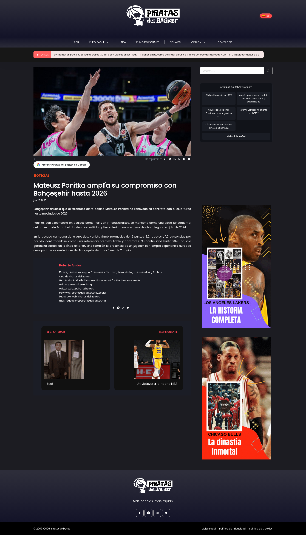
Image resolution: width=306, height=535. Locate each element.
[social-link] (140, 513)
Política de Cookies (261, 528)
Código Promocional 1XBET (218, 95)
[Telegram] (184, 159)
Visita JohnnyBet (236, 136)
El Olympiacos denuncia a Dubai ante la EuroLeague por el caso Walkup (240, 54)
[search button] (268, 70)
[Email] (189, 159)
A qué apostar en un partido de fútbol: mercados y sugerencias (253, 98)
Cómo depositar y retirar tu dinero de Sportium (219, 126)
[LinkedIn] (165, 159)
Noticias (41, 175)
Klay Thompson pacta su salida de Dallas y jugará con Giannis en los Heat (64, 54)
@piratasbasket (84, 288)
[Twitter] (170, 159)
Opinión (196, 42)
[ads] (236, 266)
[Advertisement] (229, 170)
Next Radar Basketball (72, 280)
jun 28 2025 (39, 200)
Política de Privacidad (232, 528)
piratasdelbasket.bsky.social (89, 292)
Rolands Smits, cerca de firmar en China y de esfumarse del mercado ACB (153, 54)
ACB (76, 42)
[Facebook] (161, 159)
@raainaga (86, 284)
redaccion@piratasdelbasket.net (86, 300)
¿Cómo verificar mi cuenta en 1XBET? (253, 111)
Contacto (225, 42)
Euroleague (97, 42)
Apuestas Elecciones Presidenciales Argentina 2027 (219, 113)
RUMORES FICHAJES (147, 42)
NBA (123, 42)
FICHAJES (175, 42)
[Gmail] (175, 159)
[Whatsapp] (179, 159)
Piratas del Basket (89, 296)
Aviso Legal (209, 528)
